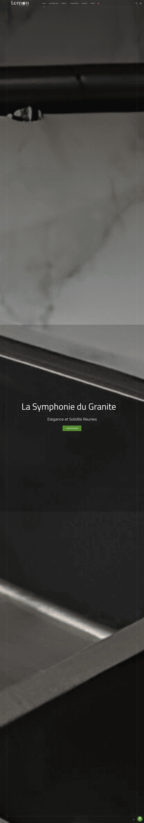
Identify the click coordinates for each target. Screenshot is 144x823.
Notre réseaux (74, 3)
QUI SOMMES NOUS (53, 3)
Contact (92, 3)
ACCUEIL (44, 3)
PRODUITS (63, 3)
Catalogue (84, 3)
